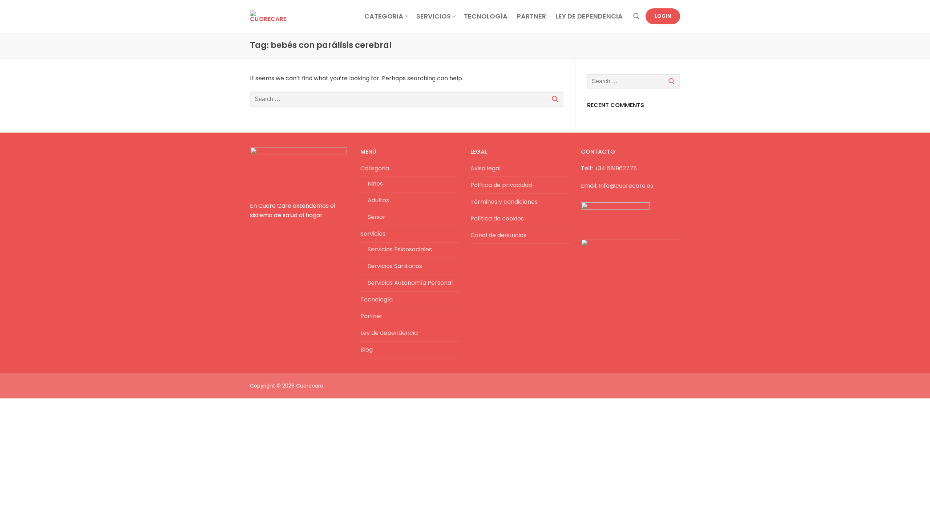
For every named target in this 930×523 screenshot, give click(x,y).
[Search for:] (406, 99)
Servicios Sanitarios (395, 266)
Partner (371, 316)
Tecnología (376, 299)
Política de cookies (497, 218)
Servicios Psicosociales (400, 249)
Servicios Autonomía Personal (410, 283)
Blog (366, 349)
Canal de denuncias (498, 235)
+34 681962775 (615, 168)
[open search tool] (636, 16)
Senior (376, 217)
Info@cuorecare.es (626, 186)
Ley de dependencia (389, 333)
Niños (375, 183)
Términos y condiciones (504, 202)
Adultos (378, 200)
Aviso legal (485, 168)
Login (663, 16)
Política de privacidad (501, 185)
